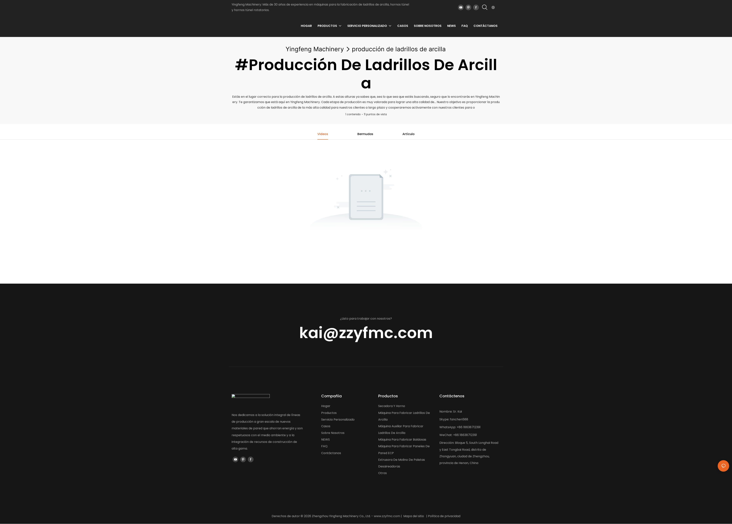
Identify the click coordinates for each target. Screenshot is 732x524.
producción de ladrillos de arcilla (399, 49)
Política (433, 516)
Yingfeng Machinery (315, 49)
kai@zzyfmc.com (366, 332)
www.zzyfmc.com (387, 516)
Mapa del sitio (413, 516)
